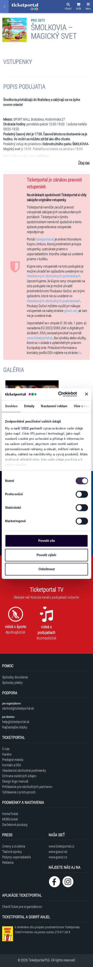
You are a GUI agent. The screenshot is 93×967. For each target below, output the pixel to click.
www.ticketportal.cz (61, 846)
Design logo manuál (15, 781)
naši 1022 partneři (28, 428)
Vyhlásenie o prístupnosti (18, 792)
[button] (78, 7)
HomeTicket (10, 813)
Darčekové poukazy (15, 824)
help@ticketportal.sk (15, 721)
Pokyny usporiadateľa (16, 857)
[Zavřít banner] (86, 394)
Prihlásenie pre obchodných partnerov (27, 786)
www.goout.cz (58, 857)
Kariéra (6, 754)
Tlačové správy (12, 851)
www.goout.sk (58, 851)
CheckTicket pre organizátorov (22, 906)
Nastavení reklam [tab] (54, 406)
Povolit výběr (46, 555)
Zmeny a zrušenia (13, 846)
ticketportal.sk (44, 239)
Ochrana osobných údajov (19, 775)
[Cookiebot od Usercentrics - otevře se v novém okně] (58, 394)
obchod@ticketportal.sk (18, 708)
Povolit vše (46, 540)
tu (80, 352)
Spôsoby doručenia (15, 677)
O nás (6, 748)
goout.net (70, 310)
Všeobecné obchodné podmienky (24, 770)
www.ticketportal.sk (40, 338)
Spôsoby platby (12, 682)
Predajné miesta (12, 759)
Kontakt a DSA (11, 765)
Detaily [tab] (29, 406)
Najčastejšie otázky (14, 727)
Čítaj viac (84, 162)
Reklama (7, 862)
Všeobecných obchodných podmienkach (53, 276)
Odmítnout (46, 569)
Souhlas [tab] (11, 406)
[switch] (82, 494)
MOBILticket (10, 819)
